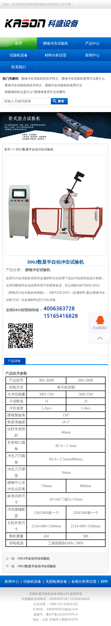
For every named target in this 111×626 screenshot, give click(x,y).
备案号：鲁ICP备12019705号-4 (56, 614)
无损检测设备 (56, 581)
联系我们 (18, 67)
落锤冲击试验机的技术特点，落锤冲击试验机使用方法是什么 (63, 78)
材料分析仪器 (55, 55)
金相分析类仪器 (84, 581)
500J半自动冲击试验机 (34, 558)
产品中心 (92, 43)
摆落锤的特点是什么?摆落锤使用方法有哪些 (35, 92)
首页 (18, 43)
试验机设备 (19, 55)
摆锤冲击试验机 (55, 43)
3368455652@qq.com (62, 609)
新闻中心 (92, 55)
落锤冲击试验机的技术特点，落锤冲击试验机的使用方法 (43, 85)
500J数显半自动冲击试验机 (37, 566)
